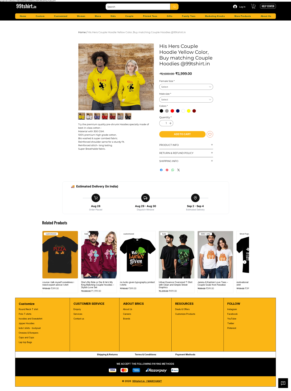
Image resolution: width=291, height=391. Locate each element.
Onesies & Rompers (28, 332)
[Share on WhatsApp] (173, 170)
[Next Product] (244, 262)
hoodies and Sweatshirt (30, 318)
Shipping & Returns (107, 354)
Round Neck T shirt (28, 309)
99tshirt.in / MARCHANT (147, 381)
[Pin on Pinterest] (167, 170)
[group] (145, 262)
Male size (165, 93)
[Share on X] (178, 170)
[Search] (174, 6)
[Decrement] (162, 123)
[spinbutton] (166, 123)
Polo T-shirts (25, 314)
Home (82, 32)
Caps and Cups (26, 337)
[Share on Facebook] (161, 170)
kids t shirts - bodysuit (30, 328)
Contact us (79, 318)
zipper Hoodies (26, 323)
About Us (127, 309)
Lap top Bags (25, 342)
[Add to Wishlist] (210, 134)
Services (78, 314)
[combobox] (186, 87)
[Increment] (171, 123)
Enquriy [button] (77, 309)
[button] (253, 6)
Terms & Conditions (145, 354)
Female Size (167, 81)
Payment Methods (185, 354)
